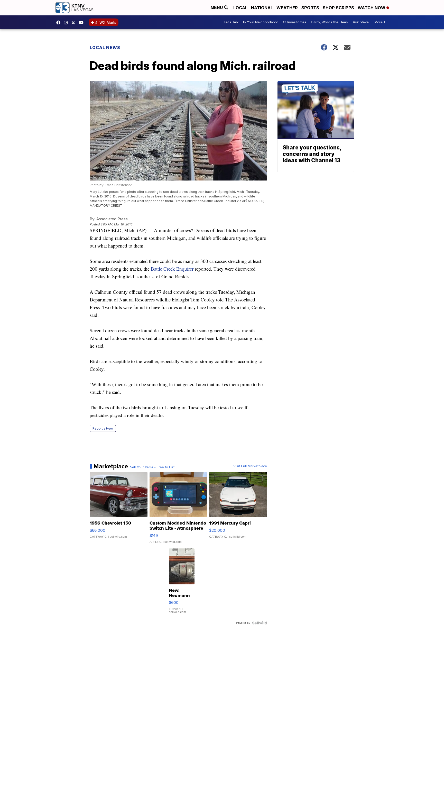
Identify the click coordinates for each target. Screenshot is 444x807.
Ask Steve (361, 22)
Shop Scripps (338, 7)
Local (240, 7)
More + (379, 22)
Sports (310, 7)
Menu (217, 7)
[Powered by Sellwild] (259, 623)
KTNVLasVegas (59, 23)
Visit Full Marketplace (250, 466)
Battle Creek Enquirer (172, 268)
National (262, 7)
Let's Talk (231, 22)
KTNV (74, 23)
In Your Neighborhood (260, 22)
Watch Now (372, 7)
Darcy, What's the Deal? (329, 22)
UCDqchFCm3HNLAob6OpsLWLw (82, 23)
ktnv (67, 23)
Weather (287, 7)
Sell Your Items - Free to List (152, 467)
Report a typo (102, 428)
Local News (105, 47)
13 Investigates (294, 22)
